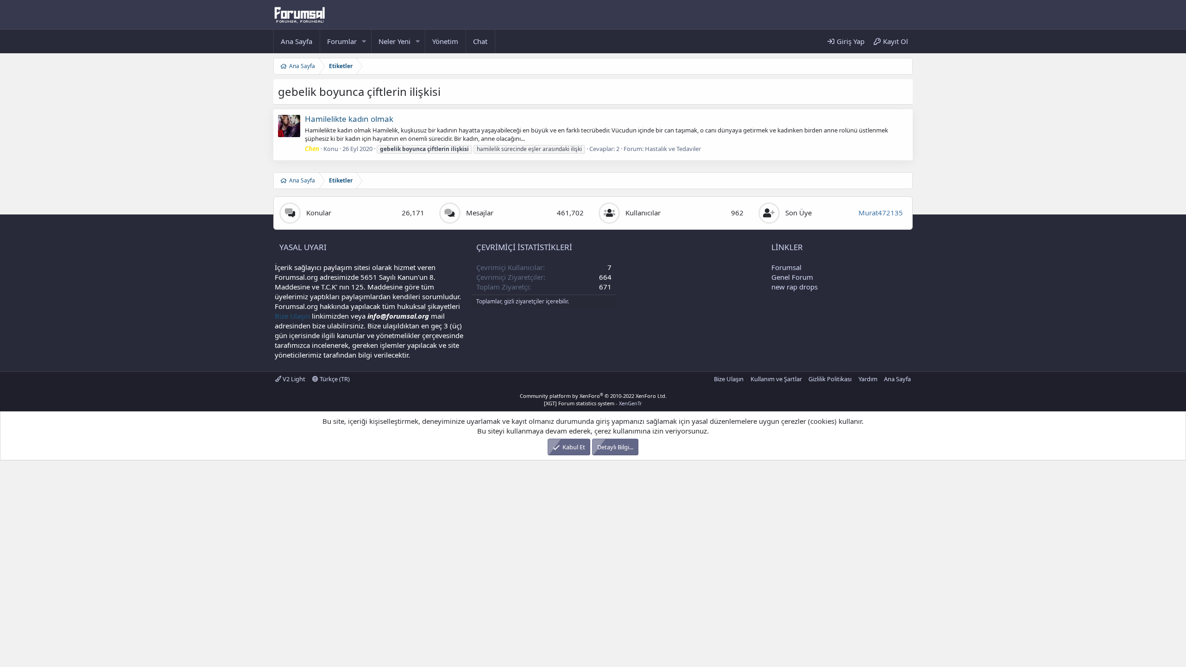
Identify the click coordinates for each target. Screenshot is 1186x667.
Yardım (867, 379)
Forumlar (342, 41)
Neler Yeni (394, 41)
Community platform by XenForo (593, 395)
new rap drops (794, 286)
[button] (364, 41)
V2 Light (293, 379)
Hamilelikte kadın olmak (349, 118)
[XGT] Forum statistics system (593, 403)
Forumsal (786, 267)
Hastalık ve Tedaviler (673, 149)
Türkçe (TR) (334, 379)
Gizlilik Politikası (830, 379)
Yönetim (445, 41)
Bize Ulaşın (292, 316)
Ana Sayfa (296, 41)
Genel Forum (792, 277)
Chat (480, 41)
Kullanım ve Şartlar (776, 379)
